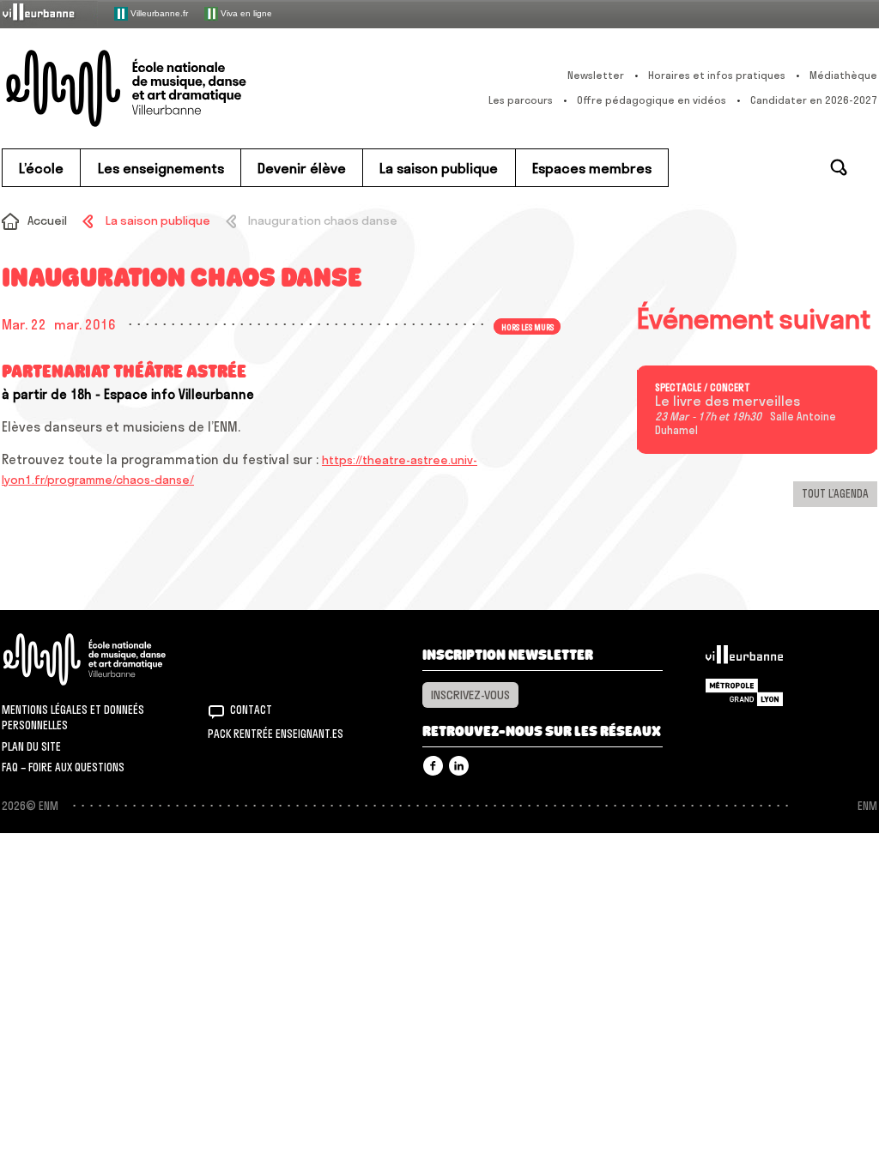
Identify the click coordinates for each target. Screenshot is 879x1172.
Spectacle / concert (702, 388)
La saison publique (157, 220)
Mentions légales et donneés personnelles (73, 717)
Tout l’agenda (835, 493)
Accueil (47, 220)
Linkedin (459, 765)
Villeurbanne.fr (158, 12)
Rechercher (838, 167)
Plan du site (31, 746)
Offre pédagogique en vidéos (651, 100)
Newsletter (595, 75)
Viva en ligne (245, 12)
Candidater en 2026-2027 (813, 100)
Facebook (433, 765)
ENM (107, 659)
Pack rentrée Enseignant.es (275, 733)
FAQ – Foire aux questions (63, 767)
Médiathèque (843, 75)
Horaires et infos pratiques (716, 75)
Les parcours (520, 100)
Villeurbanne (744, 659)
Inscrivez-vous (470, 695)
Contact (251, 709)
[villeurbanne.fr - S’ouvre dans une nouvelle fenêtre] (50, 13)
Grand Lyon (744, 692)
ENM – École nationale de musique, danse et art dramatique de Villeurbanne (160, 88)
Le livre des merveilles (727, 401)
